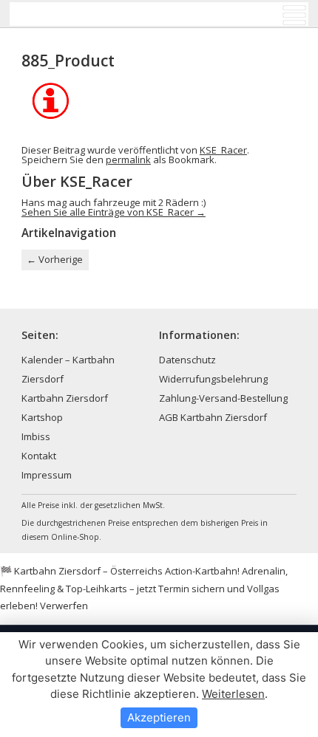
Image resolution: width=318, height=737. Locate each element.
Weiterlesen (233, 694)
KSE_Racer (223, 150)
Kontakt (38, 455)
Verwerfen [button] (64, 605)
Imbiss (35, 436)
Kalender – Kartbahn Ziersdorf (68, 369)
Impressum (46, 474)
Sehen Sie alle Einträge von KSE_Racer (113, 212)
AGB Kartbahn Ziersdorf (213, 417)
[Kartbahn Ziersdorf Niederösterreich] (84, 14)
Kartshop (42, 417)
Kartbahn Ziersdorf (64, 398)
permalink (128, 159)
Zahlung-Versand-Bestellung (223, 398)
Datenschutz (187, 359)
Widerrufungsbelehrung (213, 378)
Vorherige (55, 259)
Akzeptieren (159, 717)
